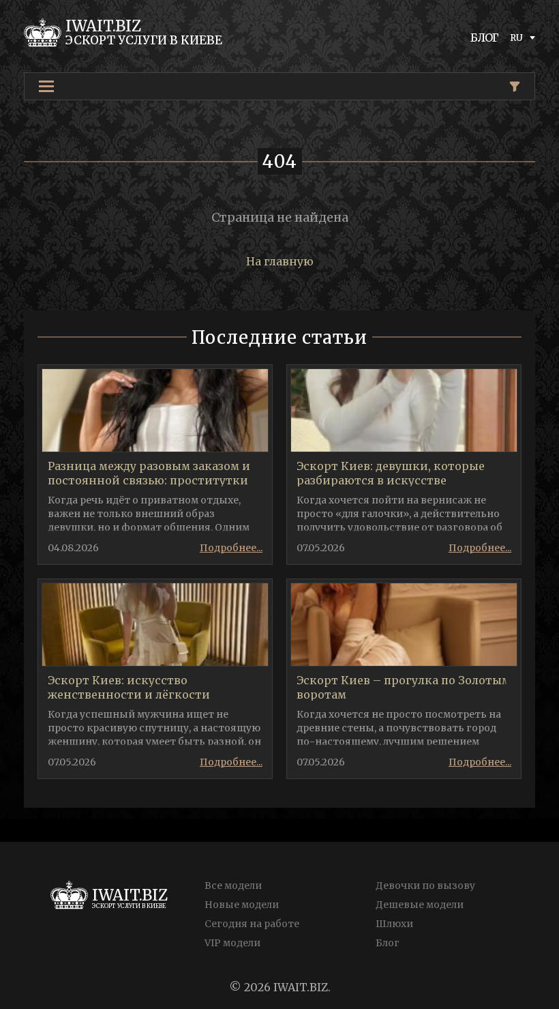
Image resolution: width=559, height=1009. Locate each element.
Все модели (233, 885)
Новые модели (242, 904)
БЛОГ (484, 37)
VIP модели (232, 943)
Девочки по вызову (425, 885)
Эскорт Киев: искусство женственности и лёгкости (129, 687)
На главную (280, 261)
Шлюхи (394, 924)
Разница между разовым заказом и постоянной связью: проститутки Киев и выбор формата (149, 480)
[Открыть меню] (46, 86)
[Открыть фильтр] (515, 87)
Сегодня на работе (252, 924)
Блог (387, 943)
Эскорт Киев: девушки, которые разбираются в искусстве (391, 473)
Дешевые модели (420, 904)
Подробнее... (231, 548)
